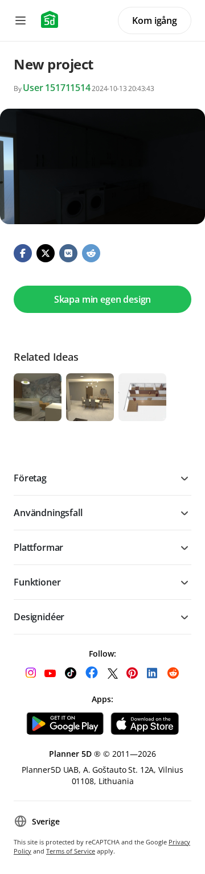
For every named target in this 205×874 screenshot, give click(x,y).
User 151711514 (57, 87)
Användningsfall (48, 512)
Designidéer (39, 617)
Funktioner (37, 582)
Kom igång (154, 20)
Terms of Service (70, 851)
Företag (30, 478)
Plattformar (38, 547)
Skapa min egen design (102, 299)
